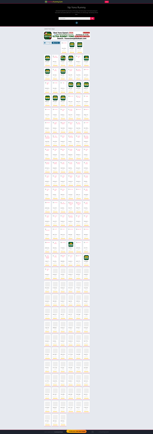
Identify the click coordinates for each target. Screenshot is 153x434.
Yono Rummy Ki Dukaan (58, 432)
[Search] (92, 18)
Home (107, 1)
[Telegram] (76, 23)
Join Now (56, 42)
